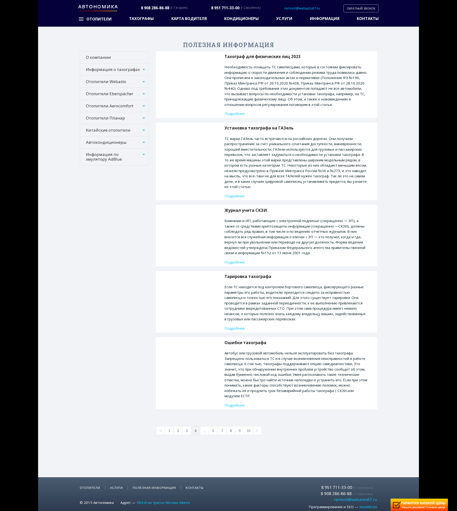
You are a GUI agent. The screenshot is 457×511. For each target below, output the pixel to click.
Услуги (284, 18)
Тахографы (141, 18)
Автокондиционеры (106, 142)
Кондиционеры (241, 18)
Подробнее (234, 113)
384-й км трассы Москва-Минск (163, 502)
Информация (324, 18)
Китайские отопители (108, 130)
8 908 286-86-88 (155, 7)
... (205, 430)
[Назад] (160, 430)
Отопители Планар (105, 118)
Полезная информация (154, 488)
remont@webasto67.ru (302, 8)
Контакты (368, 18)
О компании (98, 57)
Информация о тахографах (113, 69)
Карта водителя (189, 18)
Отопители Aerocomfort (109, 106)
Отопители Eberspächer (109, 93)
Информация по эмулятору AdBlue (104, 157)
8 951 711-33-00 (225, 7)
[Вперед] (257, 430)
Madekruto (368, 506)
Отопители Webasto (106, 81)
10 (248, 430)
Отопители (90, 488)
